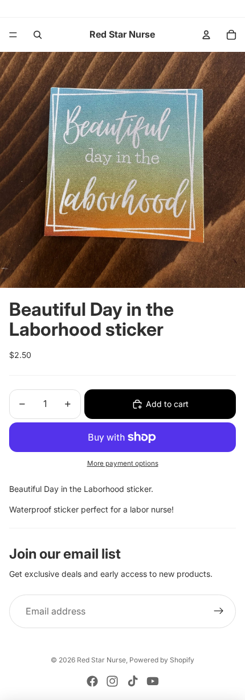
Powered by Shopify (161, 660)
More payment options (122, 463)
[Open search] (37, 34)
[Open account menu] (206, 34)
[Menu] (13, 35)
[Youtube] (153, 681)
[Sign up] (219, 612)
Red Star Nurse (101, 660)
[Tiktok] (133, 681)
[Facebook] (92, 681)
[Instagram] (112, 681)
